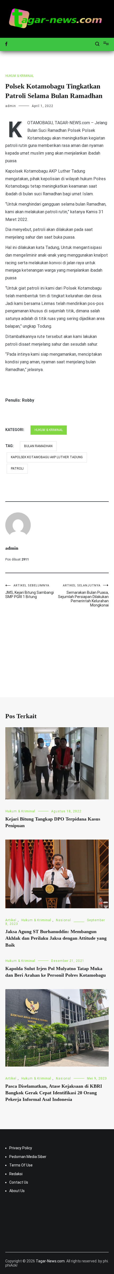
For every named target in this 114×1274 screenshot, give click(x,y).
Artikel (10, 920)
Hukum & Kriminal (19, 76)
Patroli (17, 468)
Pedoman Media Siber (27, 1157)
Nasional (63, 920)
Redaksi (16, 1174)
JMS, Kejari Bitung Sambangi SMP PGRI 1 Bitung (29, 591)
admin (10, 106)
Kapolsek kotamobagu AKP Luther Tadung (47, 457)
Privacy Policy (20, 1148)
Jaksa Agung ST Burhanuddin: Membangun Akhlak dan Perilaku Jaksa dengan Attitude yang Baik (56, 938)
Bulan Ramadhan (38, 446)
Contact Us (18, 1182)
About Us (17, 1191)
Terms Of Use (21, 1165)
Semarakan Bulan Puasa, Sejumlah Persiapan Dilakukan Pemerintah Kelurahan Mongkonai (83, 595)
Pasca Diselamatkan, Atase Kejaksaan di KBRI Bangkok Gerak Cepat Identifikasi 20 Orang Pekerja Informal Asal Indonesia (53, 1092)
